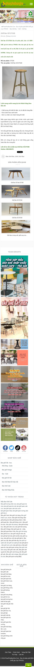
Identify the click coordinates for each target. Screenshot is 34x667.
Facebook (5, 451)
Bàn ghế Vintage (7, 470)
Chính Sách (16, 652)
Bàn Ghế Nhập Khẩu (8, 490)
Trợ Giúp (14, 654)
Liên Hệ (21, 654)
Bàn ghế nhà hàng (21, 531)
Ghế (16, 156)
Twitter (11, 451)
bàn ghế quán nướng (19, 511)
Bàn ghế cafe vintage (12, 554)
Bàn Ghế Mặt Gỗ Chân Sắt (10, 482)
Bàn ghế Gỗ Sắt (6, 478)
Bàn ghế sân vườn (7, 545)
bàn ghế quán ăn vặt (10, 506)
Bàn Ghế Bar (10, 156)
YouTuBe (24, 451)
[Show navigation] (31, 5)
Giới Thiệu (8, 652)
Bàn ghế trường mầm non (8, 504)
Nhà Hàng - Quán (7, 466)
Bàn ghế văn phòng (12, 524)
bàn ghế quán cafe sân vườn (12, 508)
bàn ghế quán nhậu (6, 511)
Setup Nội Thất (26, 652)
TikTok (17, 451)
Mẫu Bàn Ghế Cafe (6, 501)
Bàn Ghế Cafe (6, 486)
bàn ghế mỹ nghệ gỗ (13, 543)
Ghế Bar (21, 156)
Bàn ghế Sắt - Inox (6, 463)
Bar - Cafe (5, 474)
